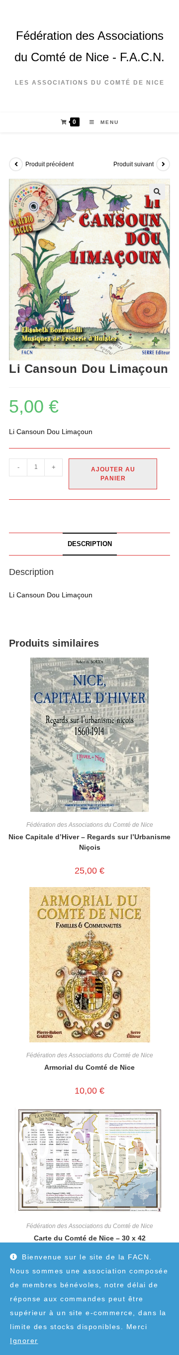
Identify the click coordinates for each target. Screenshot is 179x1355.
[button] (157, 192)
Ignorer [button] (24, 1341)
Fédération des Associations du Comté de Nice (89, 824)
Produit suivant (133, 164)
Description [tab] (90, 544)
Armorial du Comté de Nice (89, 1067)
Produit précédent (49, 164)
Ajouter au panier (113, 474)
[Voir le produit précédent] (16, 164)
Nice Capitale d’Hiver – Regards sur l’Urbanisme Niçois (89, 842)
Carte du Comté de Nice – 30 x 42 (90, 1238)
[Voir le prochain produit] (163, 164)
